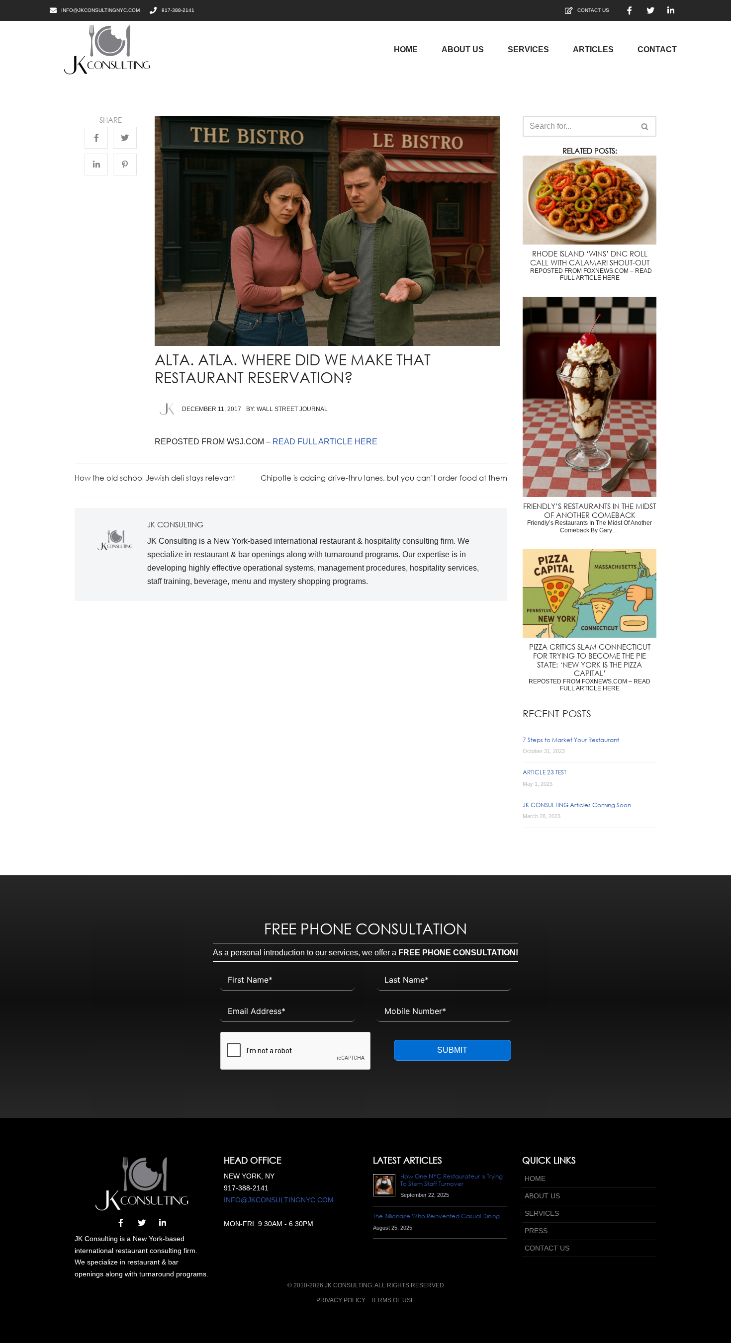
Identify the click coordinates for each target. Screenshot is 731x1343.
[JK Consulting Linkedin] (670, 10)
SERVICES (542, 1213)
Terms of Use (392, 1300)
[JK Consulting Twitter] (650, 10)
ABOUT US (542, 1196)
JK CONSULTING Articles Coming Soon (577, 805)
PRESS (536, 1231)
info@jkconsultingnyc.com (279, 1200)
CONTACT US (547, 1248)
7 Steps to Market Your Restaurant (571, 740)
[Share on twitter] (125, 138)
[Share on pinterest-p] (125, 165)
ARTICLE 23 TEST (544, 772)
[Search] (645, 126)
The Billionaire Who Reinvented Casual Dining (436, 1216)
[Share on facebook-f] (96, 138)
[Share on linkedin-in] (96, 165)
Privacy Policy (341, 1300)
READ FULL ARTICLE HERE (325, 441)
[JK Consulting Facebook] (629, 10)
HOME (535, 1178)
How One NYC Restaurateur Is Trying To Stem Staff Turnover (451, 1180)
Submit (452, 1050)
